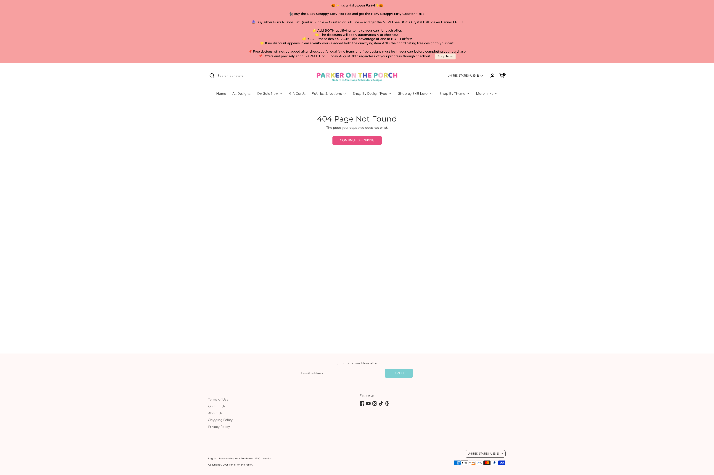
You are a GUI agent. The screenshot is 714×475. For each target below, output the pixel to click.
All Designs (241, 93)
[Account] (492, 76)
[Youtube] (368, 403)
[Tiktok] (381, 403)
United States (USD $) (463, 75)
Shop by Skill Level (413, 93)
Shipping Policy (220, 420)
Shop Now (445, 56)
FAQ (257, 458)
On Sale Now (268, 93)
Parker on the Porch (240, 464)
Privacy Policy (219, 427)
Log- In (212, 458)
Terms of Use (218, 399)
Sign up (399, 373)
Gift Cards (297, 93)
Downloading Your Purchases (236, 458)
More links (485, 93)
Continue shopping (357, 140)
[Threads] (387, 403)
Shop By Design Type (370, 93)
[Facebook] (362, 403)
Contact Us (217, 406)
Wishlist (267, 458)
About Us (215, 413)
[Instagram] (374, 403)
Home (221, 93)
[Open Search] (212, 75)
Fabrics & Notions (327, 93)
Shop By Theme (453, 93)
